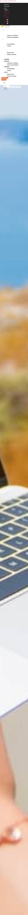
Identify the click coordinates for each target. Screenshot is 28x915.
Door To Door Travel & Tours (8, 1)
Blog (5, 8)
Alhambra (6, 29)
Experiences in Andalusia (12, 35)
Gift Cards (6, 6)
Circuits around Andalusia (12, 37)
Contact (6, 10)
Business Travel (10, 52)
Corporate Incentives (11, 54)
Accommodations (11, 44)
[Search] (5, 88)
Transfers (9, 46)
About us (6, 4)
